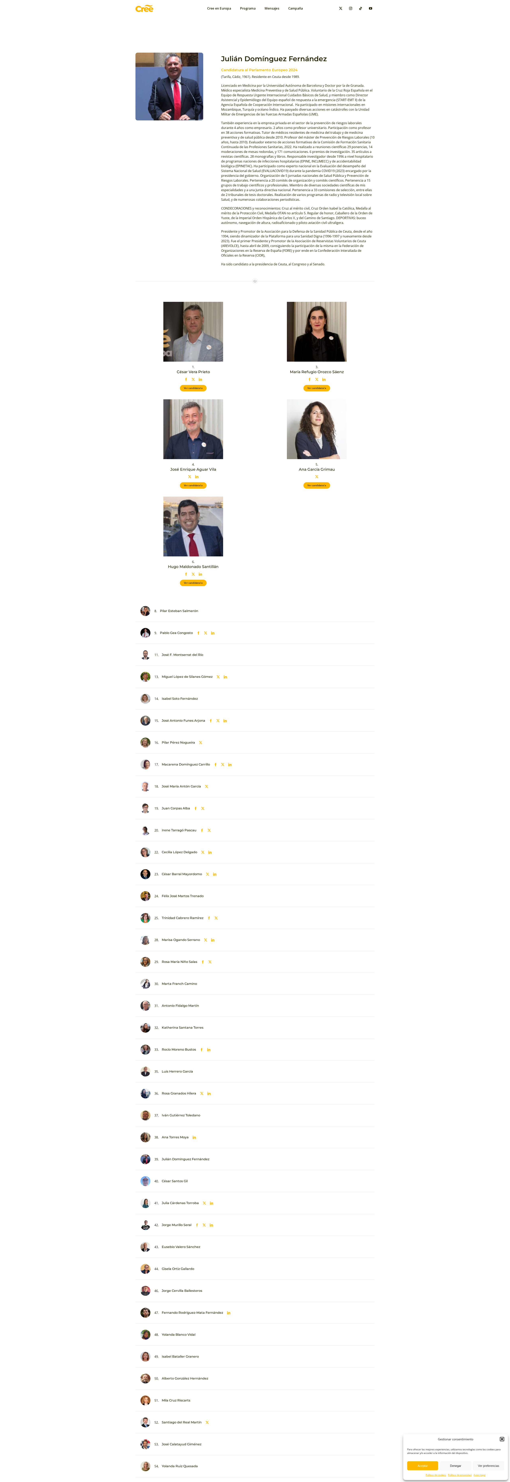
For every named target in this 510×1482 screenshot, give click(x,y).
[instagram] (351, 8)
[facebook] (186, 379)
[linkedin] (200, 379)
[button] (502, 1439)
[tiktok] (361, 8)
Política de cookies (436, 1475)
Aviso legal (479, 1475)
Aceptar (423, 1465)
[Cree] (144, 6)
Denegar (455, 1465)
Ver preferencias (488, 1465)
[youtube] (371, 8)
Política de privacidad (460, 1475)
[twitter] (341, 8)
